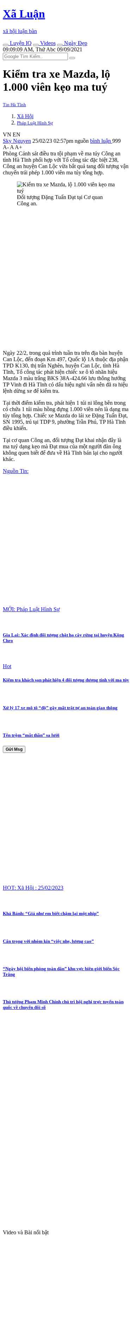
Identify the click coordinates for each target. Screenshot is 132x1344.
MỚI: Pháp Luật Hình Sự (31, 609)
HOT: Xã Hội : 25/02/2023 (33, 888)
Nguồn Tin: (16, 471)
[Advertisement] (66, 278)
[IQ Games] (5, 45)
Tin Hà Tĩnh (14, 104)
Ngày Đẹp (75, 43)
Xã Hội (25, 116)
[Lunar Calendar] (60, 45)
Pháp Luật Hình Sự (35, 123)
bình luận (101, 141)
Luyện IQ (20, 43)
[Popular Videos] (36, 45)
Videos (47, 43)
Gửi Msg (14, 749)
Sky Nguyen (17, 141)
